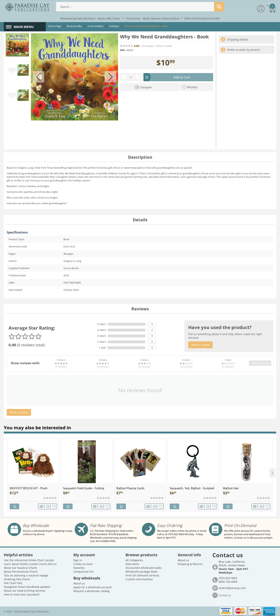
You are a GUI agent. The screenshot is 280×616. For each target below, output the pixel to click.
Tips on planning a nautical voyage (26, 575)
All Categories (134, 560)
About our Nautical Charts (20, 568)
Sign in (77, 560)
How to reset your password (21, 594)
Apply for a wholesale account (92, 587)
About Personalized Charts (21, 571)
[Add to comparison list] (48, 506)
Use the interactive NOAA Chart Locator (29, 560)
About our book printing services (25, 590)
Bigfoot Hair (231, 488)
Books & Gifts (74, 26)
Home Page (54, 26)
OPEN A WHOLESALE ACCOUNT (202, 18)
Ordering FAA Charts (17, 579)
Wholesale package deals (142, 571)
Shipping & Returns (190, 564)
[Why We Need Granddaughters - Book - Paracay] (74, 76)
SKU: (122, 50)
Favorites (79, 568)
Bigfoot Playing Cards (130, 488)
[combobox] (140, 6)
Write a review (164, 46)
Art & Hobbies (95, 26)
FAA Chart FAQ (13, 583)
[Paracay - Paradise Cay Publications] (27, 7)
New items (132, 564)
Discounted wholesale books (144, 568)
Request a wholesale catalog (91, 591)
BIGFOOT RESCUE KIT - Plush (28, 488)
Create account (83, 564)
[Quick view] (41, 506)
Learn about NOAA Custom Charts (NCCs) (30, 564)
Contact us (225, 595)
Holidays (114, 26)
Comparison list (83, 571)
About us (79, 583)
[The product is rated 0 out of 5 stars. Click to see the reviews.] (126, 46)
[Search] (219, 6)
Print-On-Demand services (142, 575)
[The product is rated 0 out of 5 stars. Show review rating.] (50, 498)
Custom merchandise (139, 579)
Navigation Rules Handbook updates (27, 587)
